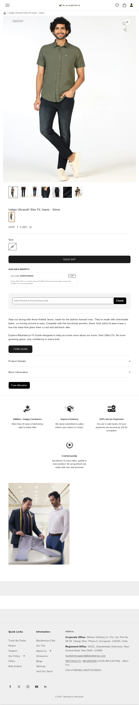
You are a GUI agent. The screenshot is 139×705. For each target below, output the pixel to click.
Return (12, 645)
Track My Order (17, 640)
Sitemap (40, 666)
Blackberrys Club (45, 640)
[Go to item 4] (46, 192)
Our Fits (40, 645)
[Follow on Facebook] (10, 686)
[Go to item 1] (13, 192)
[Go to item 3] (35, 192)
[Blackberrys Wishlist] (117, 5)
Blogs (39, 661)
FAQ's (11, 661)
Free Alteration (19, 385)
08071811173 (73, 661)
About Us (44, 650)
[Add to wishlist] (126, 23)
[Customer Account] (132, 5)
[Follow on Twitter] (19, 686)
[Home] (4, 13)
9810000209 (90, 661)
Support (12, 650)
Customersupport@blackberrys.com (85, 655)
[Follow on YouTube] (36, 686)
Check (120, 300)
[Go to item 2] (24, 192)
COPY (72, 276)
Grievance (42, 656)
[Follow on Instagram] (27, 686)
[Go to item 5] (56, 192)
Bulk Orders (15, 666)
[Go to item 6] (67, 192)
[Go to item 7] (78, 192)
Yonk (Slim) (20, 349)
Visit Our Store (44, 671)
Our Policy (16, 656)
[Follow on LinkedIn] (45, 686)
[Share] (125, 30)
